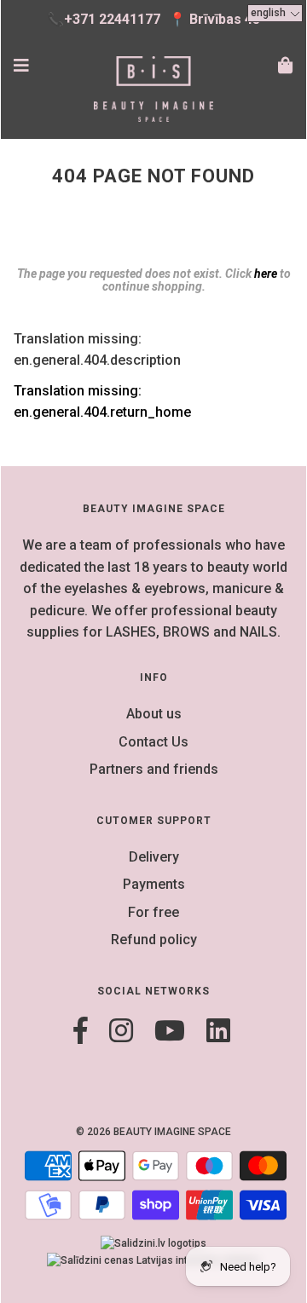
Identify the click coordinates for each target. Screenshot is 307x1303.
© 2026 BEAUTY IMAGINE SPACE (153, 1132)
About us (154, 714)
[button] (275, 13)
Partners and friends (154, 769)
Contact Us (153, 742)
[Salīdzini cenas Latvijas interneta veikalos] (153, 1260)
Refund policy (154, 939)
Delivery (154, 857)
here (265, 273)
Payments (154, 884)
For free (153, 912)
